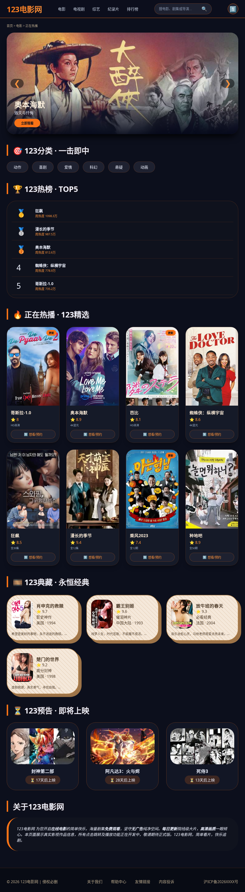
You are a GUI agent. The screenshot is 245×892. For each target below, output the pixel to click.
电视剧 (79, 9)
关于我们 (94, 881)
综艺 (96, 9)
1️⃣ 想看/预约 (33, 434)
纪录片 (113, 9)
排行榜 (132, 9)
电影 (62, 9)
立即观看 (27, 123)
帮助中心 (118, 881)
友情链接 (142, 881)
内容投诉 (166, 881)
